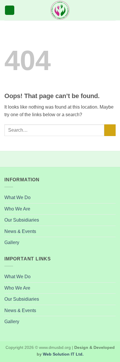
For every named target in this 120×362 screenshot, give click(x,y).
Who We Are (17, 208)
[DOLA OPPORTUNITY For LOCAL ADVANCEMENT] (60, 10)
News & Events (20, 231)
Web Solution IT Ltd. (63, 354)
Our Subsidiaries (21, 219)
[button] (9, 10)
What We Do (17, 197)
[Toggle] (112, 220)
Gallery (11, 242)
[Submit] (110, 130)
